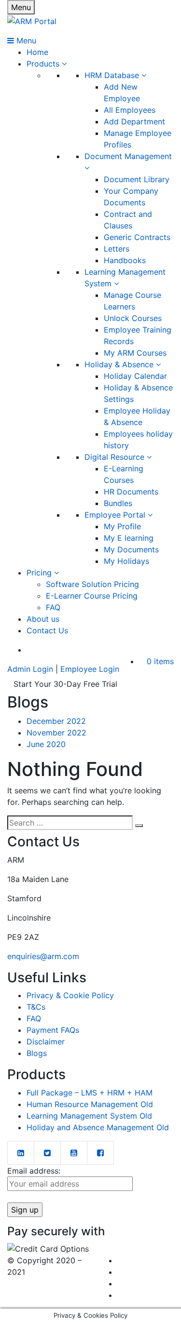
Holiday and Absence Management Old (98, 1127)
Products (44, 63)
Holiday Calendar (135, 376)
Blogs (37, 1053)
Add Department (134, 121)
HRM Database (112, 75)
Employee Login (89, 669)
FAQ (53, 607)
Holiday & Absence (120, 364)
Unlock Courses (133, 318)
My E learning (128, 538)
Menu (21, 7)
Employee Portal (116, 515)
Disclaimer (46, 1041)
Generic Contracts (137, 237)
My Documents (131, 549)
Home (37, 52)
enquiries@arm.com (43, 956)
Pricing (40, 572)
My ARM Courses (135, 353)
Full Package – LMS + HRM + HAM (90, 1092)
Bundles (118, 503)
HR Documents (131, 491)
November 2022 (56, 732)
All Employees (129, 110)
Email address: (33, 1171)
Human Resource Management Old (90, 1104)
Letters (116, 249)
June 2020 (46, 744)
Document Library (136, 179)
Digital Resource (115, 457)
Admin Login (30, 669)
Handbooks (125, 260)
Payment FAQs (53, 1030)
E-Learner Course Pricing (92, 596)
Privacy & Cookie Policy (70, 995)
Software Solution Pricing (92, 584)
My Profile (122, 526)
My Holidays (126, 561)
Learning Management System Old (89, 1116)
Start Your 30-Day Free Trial (65, 684)
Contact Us (47, 630)
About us (43, 619)
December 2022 (56, 721)
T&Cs (36, 1007)
